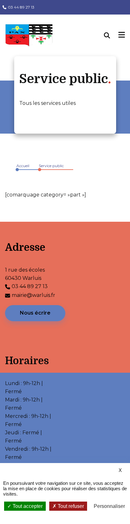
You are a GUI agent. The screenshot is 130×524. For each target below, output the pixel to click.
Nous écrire (35, 313)
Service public (51, 165)
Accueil (22, 165)
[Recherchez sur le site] (111, 35)
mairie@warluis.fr (33, 295)
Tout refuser (70, 506)
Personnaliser (109, 506)
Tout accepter (27, 506)
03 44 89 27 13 (21, 7)
